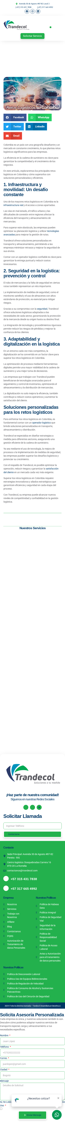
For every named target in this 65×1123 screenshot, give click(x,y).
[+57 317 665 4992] (6, 888)
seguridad (42, 308)
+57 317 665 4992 (24, 888)
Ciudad (4, 1069)
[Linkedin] (38, 11)
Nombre (4, 1035)
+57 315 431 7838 (24, 879)
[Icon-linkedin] (51, 106)
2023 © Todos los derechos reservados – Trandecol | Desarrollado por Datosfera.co (32, 1006)
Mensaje (4, 1081)
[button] (50, 27)
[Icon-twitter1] (45, 106)
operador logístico (41, 422)
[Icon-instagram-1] (32, 807)
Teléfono (4, 1046)
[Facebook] (27, 11)
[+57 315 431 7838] (6, 878)
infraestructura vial (13, 205)
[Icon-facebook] (38, 106)
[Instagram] (32, 11)
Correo (4, 1058)
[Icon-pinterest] (57, 106)
